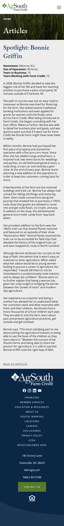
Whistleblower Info (31, 445)
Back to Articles (15, 364)
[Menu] (59, 7)
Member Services (32, 402)
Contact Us (32, 486)
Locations (32, 421)
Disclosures (32, 430)
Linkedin (34, 390)
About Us (32, 411)
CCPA (32, 440)
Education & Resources (32, 407)
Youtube (39, 390)
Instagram (29, 390)
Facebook (24, 390)
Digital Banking (32, 416)
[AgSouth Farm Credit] (32, 7)
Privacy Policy (32, 435)
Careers (32, 426)
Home (7, 19)
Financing (32, 397)
